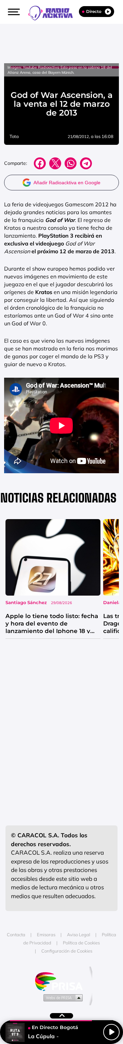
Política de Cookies (81, 942)
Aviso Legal (78, 934)
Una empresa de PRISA (61, 981)
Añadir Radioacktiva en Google (66, 182)
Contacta (16, 934)
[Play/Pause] (111, 1032)
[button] (13, 12)
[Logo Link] (54, 12)
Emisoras (46, 934)
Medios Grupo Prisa (61, 997)
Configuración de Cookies (66, 951)
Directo (93, 11)
